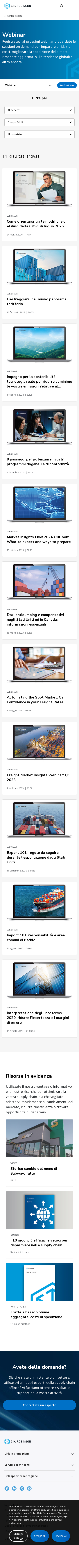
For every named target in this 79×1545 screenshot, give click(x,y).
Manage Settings (18, 1536)
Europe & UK (15, 122)
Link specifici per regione (21, 1476)
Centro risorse (14, 15)
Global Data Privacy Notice (43, 1513)
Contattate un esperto (39, 1405)
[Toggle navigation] (74, 6)
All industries (15, 134)
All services (14, 110)
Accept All (39, 1536)
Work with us (67, 85)
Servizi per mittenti (17, 1465)
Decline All (61, 1536)
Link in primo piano (17, 1453)
